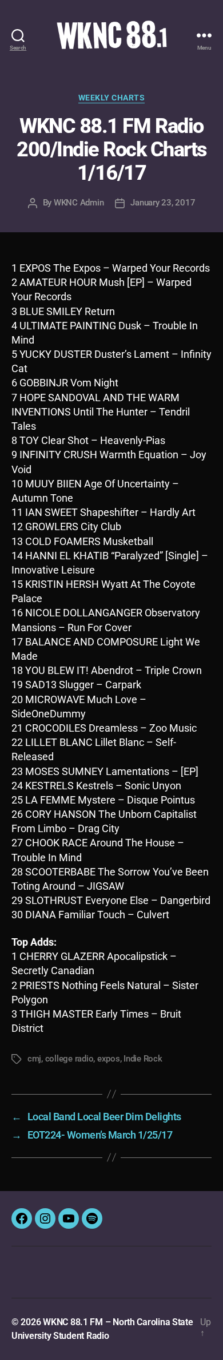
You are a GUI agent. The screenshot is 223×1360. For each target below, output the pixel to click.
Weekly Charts (111, 97)
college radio (69, 1059)
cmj (34, 1059)
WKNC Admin (78, 202)
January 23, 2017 (162, 202)
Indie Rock (143, 1059)
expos (108, 1059)
